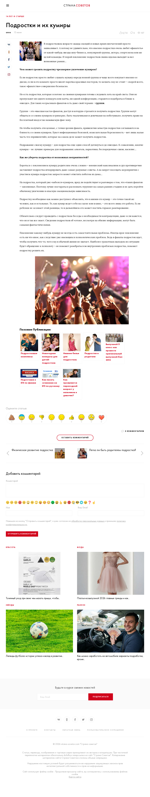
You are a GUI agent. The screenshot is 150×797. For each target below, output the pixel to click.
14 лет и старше (15, 16)
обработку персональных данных (88, 521)
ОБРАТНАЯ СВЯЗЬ (71, 730)
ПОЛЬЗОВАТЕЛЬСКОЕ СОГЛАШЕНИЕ (105, 730)
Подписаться (101, 697)
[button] (8, 453)
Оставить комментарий (75, 437)
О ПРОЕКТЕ (32, 730)
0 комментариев (134, 431)
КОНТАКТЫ (50, 730)
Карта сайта (75, 777)
